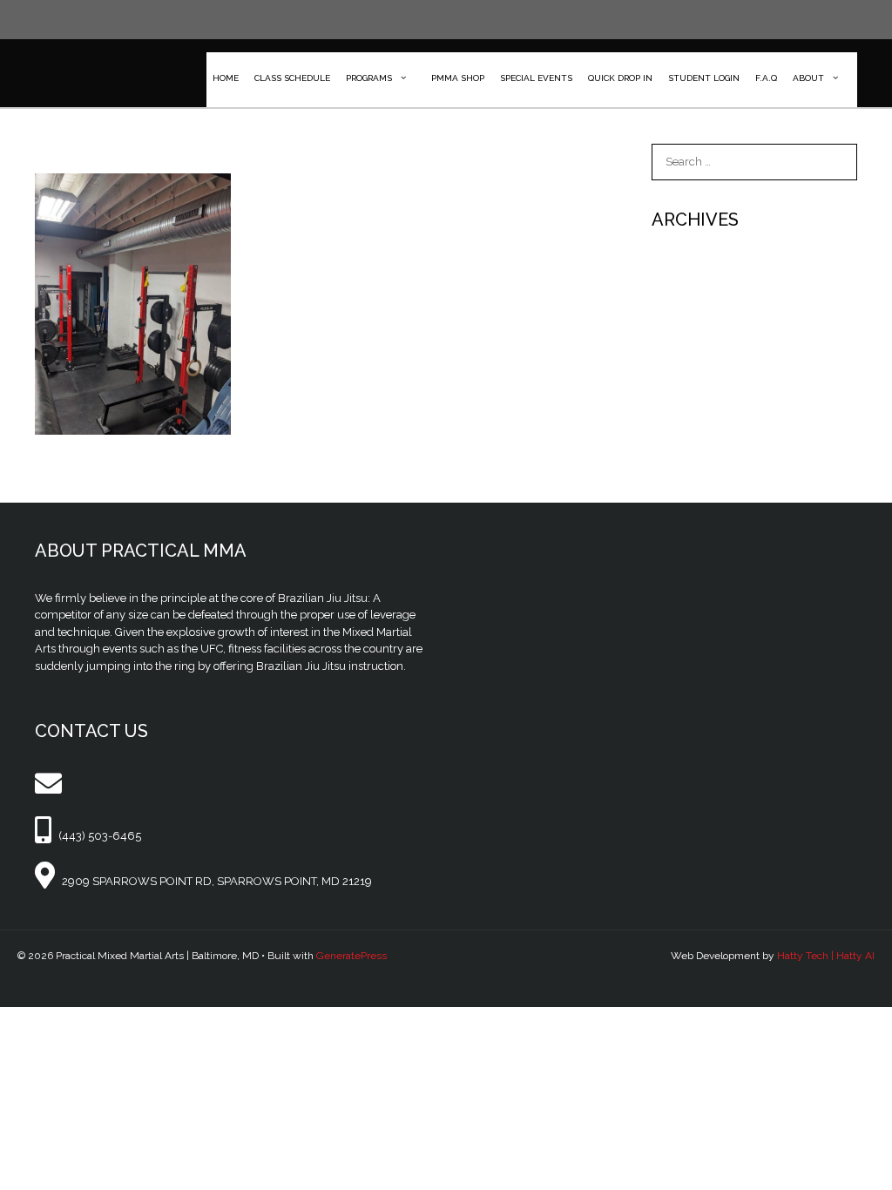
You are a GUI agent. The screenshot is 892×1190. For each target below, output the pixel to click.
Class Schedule (292, 78)
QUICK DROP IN (620, 78)
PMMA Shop (457, 78)
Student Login (704, 78)
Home (226, 78)
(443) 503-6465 (99, 835)
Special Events (536, 78)
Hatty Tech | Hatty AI (826, 956)
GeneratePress (351, 956)
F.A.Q (766, 78)
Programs (369, 78)
